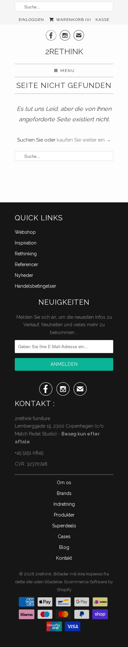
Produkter (64, 515)
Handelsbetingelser (35, 286)
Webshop (25, 232)
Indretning (64, 504)
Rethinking (26, 253)
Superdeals (64, 525)
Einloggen (31, 19)
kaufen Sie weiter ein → (84, 140)
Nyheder (24, 275)
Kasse (102, 19)
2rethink (64, 51)
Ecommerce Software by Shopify (85, 585)
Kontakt (64, 558)
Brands (64, 493)
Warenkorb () (73, 19)
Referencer (26, 264)
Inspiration (25, 243)
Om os (64, 482)
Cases (64, 536)
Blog (64, 547)
